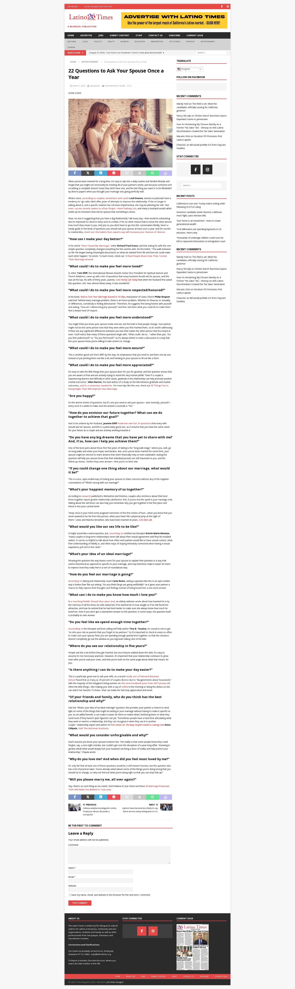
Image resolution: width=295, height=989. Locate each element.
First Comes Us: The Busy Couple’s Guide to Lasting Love (137, 724)
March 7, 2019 (79, 85)
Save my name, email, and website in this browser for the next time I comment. (111, 894)
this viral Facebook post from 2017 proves (143, 683)
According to (75, 581)
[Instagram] (227, 6)
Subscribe (174, 35)
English (185, 69)
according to (116, 533)
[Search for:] (211, 52)
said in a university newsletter (96, 385)
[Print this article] (139, 173)
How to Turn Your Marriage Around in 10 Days (103, 296)
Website (72, 885)
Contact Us (155, 35)
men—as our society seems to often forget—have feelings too (102, 208)
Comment (73, 844)
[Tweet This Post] (87, 173)
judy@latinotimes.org (101, 954)
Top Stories (174, 41)
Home (71, 35)
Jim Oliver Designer (115, 982)
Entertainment (208, 41)
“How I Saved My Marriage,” (95, 245)
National (72, 41)
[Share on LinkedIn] (100, 173)
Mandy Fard (182, 103)
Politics (98, 41)
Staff (139, 35)
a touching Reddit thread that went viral (93, 601)
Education (140, 41)
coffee (125, 686)
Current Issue (195, 35)
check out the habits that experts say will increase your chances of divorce (124, 232)
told (127, 279)
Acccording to (75, 628)
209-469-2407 (73, 6)
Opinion (71, 47)
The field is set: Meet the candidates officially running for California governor (197, 107)
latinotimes (95, 85)
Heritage (190, 41)
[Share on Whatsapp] (152, 173)
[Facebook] (221, 6)
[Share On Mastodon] (165, 173)
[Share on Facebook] (74, 173)
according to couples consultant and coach (105, 198)
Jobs (100, 35)
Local (85, 41)
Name (71, 867)
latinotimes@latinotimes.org (98, 6)
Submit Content (119, 35)
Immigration (157, 41)
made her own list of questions (134, 423)
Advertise (86, 35)
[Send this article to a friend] (126, 173)
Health (111, 41)
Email (71, 876)
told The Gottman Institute (93, 728)
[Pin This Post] (113, 173)
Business (125, 41)
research (86, 496)
